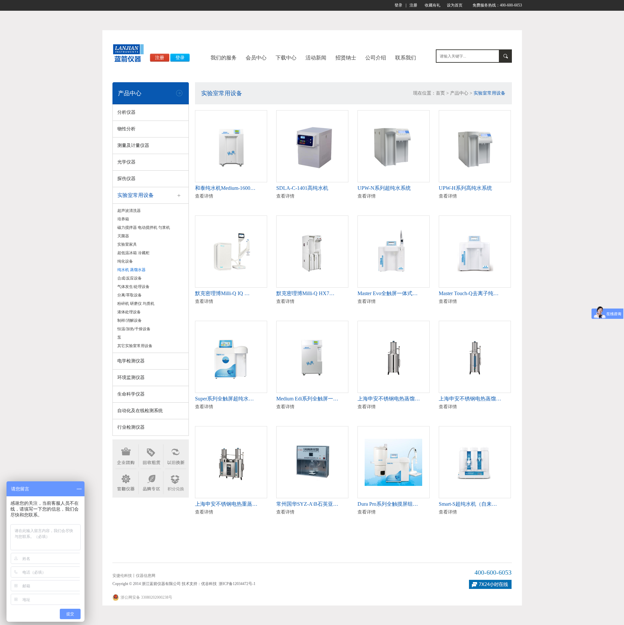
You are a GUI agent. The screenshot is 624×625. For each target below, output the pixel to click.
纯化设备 (125, 261)
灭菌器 (123, 236)
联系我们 (405, 57)
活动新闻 (316, 57)
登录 (398, 5)
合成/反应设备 (129, 278)
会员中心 (256, 57)
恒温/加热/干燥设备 (133, 329)
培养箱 (123, 219)
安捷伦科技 (122, 575)
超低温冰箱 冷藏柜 (133, 253)
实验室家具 (127, 244)
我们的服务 (224, 57)
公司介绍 (375, 57)
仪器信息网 (145, 575)
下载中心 (286, 57)
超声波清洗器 (129, 210)
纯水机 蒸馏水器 (131, 269)
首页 (440, 93)
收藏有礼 (432, 5)
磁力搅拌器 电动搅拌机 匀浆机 (143, 227)
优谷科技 (209, 583)
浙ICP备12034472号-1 (237, 583)
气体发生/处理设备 (133, 286)
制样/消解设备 (129, 320)
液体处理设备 (129, 312)
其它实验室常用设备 (134, 346)
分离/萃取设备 (129, 295)
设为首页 (454, 5)
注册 (413, 5)
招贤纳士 (345, 57)
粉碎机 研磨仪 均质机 (135, 303)
